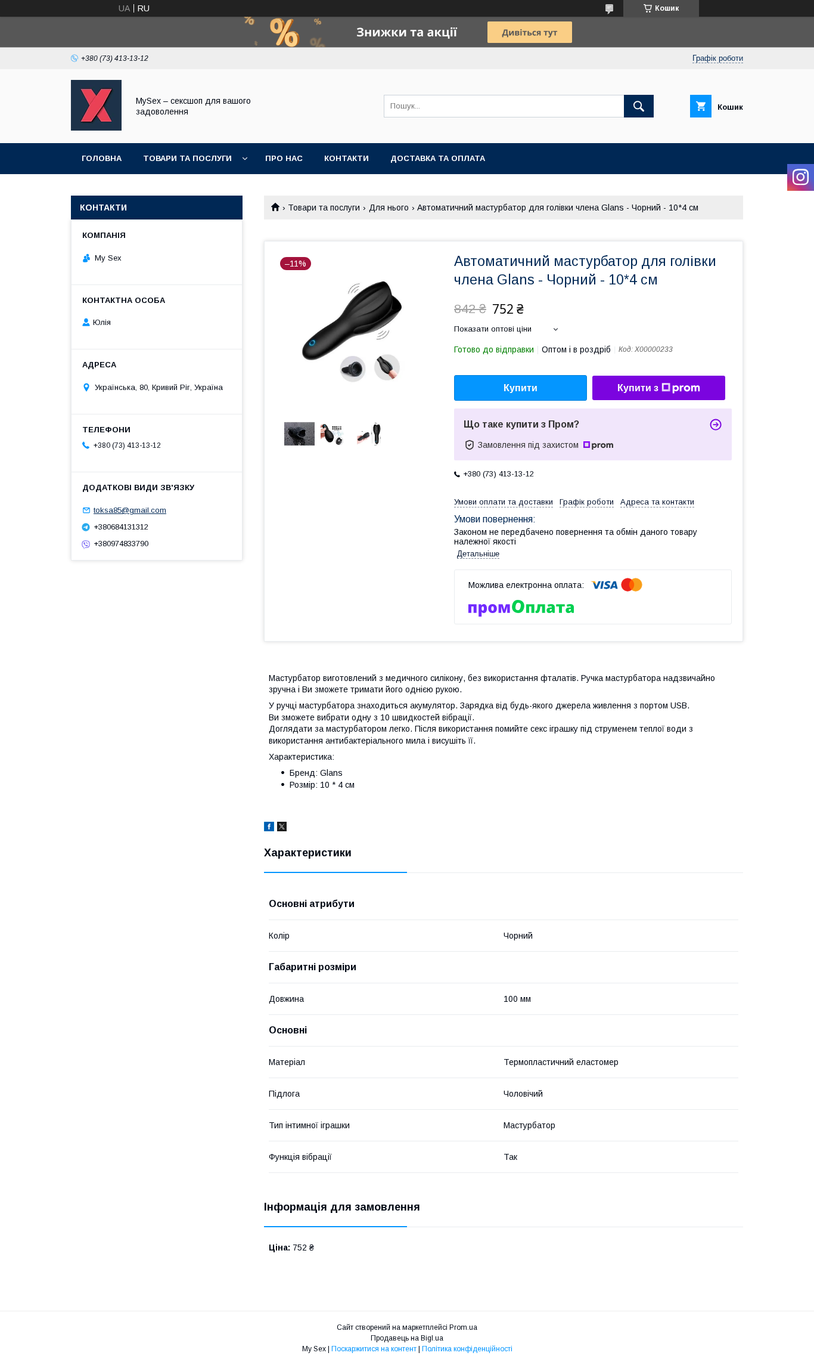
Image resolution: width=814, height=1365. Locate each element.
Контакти (346, 158)
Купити (521, 388)
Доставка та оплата (437, 158)
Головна (102, 158)
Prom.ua (463, 1327)
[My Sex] (96, 127)
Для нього (389, 207)
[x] (282, 828)
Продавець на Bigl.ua (407, 1338)
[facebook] (269, 828)
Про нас (284, 158)
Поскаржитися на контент (374, 1349)
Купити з (637, 388)
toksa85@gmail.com (130, 510)
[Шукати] (639, 106)
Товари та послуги (187, 158)
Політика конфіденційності (467, 1349)
